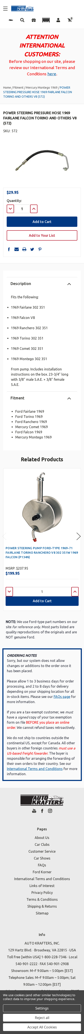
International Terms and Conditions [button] (42, 879)
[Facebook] (9, 249)
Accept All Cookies (42, 1027)
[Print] (24, 249)
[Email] (16, 249)
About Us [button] (42, 838)
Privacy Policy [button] (42, 893)
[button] (46, 20)
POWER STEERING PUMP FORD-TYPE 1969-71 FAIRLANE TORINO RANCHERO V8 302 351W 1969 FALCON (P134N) (42, 552)
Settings (42, 1008)
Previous (4, 536)
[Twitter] (32, 249)
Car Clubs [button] (42, 844)
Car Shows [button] (42, 858)
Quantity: (14, 201)
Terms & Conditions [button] (42, 899)
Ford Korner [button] (42, 872)
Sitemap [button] (42, 913)
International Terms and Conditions (35, 769)
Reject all (42, 1017)
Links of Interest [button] (42, 886)
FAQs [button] (42, 865)
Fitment (17, 398)
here (51, 73)
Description (21, 283)
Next (78, 536)
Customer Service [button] (42, 851)
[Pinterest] (40, 249)
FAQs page (62, 697)
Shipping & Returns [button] (42, 906)
